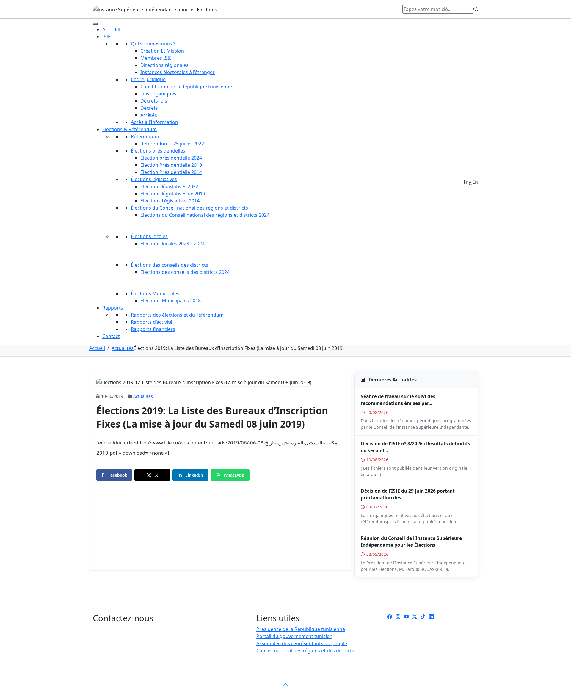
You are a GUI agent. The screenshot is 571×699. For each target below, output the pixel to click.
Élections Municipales (155, 293)
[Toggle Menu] (95, 24)
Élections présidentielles (158, 150)
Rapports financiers (153, 329)
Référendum (145, 136)
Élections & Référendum (129, 129)
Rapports (112, 307)
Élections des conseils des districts (169, 265)
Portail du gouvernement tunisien (294, 636)
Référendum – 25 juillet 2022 (172, 143)
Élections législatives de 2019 (172, 193)
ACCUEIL (111, 29)
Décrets (149, 108)
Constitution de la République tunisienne (186, 86)
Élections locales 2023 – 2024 (172, 243)
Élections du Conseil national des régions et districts (189, 208)
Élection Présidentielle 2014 (171, 172)
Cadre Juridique (148, 79)
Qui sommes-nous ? (153, 43)
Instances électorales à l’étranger (177, 72)
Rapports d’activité (151, 322)
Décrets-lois (153, 101)
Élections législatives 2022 (169, 186)
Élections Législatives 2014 (170, 200)
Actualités (123, 348)
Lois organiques (158, 93)
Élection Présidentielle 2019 (171, 165)
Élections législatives (154, 179)
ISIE (106, 36)
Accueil (97, 348)
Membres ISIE (156, 58)
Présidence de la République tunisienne (300, 629)
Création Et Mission (162, 51)
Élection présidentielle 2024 (171, 158)
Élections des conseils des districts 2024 (185, 272)
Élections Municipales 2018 (170, 300)
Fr (466, 182)
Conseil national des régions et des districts (305, 650)
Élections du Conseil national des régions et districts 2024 (204, 215)
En (475, 182)
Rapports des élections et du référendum (177, 315)
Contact (111, 336)
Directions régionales (164, 65)
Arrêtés (148, 115)
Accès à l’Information (154, 122)
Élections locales (149, 236)
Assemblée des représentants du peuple (301, 643)
